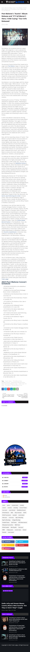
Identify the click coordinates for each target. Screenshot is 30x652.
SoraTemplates (10, 648)
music (3, 385)
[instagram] (8, 548)
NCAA (24, 512)
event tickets (21, 515)
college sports (10, 529)
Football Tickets (5, 522)
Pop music (20, 527)
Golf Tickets (13, 522)
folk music (4, 517)
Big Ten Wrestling (6, 520)
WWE (3, 529)
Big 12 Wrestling (19, 517)
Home (3, 8)
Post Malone (11, 66)
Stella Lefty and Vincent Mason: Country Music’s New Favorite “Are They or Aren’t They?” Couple (14, 605)
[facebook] (8, 541)
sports (13, 486)
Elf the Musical (5, 512)
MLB (12, 512)
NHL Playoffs (13, 527)
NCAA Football (5, 527)
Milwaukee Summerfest (7, 525)
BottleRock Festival (21, 163)
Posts (5, 495)
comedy (13, 480)
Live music (4, 510)
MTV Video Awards (22, 522)
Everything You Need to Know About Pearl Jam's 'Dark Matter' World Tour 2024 (17, 562)
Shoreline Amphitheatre (10, 232)
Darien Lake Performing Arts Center (11, 196)
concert (13, 483)
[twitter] (21, 541)
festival (24, 529)
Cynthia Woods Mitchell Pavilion (18, 382)
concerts (10, 507)
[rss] (8, 545)
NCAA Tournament (6, 515)
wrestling (16, 507)
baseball (15, 515)
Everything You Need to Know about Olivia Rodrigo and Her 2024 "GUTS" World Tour (18, 619)
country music (15, 505)
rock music (11, 517)
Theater (13, 477)
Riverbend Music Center (10, 8)
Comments (7, 497)
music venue (11, 532)
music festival (12, 510)
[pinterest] (21, 545)
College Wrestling (16, 520)
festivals (4, 532)
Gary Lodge (5, 24)
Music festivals (18, 512)
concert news (18, 529)
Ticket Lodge (5, 279)
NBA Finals (17, 525)
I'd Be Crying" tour (23, 383)
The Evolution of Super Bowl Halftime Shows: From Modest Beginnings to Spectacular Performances (17, 578)
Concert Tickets (23, 507)
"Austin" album (8, 381)
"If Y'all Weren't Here (17, 381)
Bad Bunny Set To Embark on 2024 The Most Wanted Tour (18, 569)
